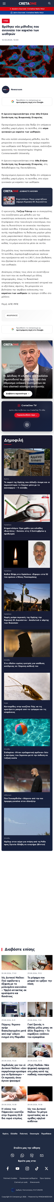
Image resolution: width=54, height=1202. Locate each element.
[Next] (47, 370)
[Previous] (7, 370)
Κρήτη (5, 1134)
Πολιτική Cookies (10, 1178)
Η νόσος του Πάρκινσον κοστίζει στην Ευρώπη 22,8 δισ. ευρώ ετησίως (13, 1114)
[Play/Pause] (27, 369)
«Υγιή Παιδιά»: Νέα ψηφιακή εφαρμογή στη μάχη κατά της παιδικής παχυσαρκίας (40, 1070)
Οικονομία (34, 1134)
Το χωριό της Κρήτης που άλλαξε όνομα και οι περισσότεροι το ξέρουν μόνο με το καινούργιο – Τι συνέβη (27, 485)
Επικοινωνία (35, 1182)
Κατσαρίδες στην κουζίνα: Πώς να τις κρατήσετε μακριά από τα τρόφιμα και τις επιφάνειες (25, 709)
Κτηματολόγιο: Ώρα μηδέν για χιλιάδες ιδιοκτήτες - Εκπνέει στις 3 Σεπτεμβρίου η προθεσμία (25, 531)
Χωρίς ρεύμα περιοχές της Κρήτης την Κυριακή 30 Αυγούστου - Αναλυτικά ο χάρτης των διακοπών (26, 620)
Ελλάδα (14, 1134)
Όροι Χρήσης (45, 1178)
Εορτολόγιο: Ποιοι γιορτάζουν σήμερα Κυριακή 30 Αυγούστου (31, 200)
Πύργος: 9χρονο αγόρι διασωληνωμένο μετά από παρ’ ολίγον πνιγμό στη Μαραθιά (14, 1030)
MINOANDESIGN (45, 1197)
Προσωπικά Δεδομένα (28, 1178)
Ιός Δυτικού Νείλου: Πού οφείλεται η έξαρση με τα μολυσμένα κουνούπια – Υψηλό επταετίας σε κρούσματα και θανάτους (14, 987)
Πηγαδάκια (46, 1134)
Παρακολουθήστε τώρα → (27, 415)
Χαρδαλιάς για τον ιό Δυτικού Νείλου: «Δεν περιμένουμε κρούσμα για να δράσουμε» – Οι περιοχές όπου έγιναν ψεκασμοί (14, 1073)
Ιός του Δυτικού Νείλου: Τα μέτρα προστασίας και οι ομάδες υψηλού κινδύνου (38, 1115)
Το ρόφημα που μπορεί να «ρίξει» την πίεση (40, 981)
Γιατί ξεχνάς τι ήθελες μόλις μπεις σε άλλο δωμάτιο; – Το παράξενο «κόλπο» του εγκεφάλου (40, 1030)
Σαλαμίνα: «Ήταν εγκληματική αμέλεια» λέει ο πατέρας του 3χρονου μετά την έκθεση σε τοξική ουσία (26, 755)
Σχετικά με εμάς (21, 1182)
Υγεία (5, 21)
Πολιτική (24, 1134)
